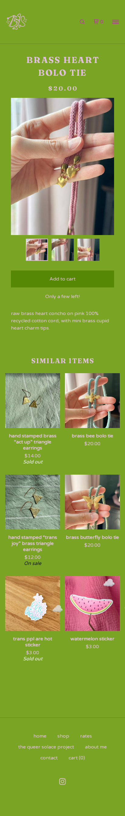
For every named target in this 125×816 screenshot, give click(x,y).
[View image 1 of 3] (37, 250)
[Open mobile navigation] (115, 22)
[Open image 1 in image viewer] (62, 166)
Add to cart (62, 279)
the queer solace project (46, 747)
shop (63, 736)
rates (86, 736)
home (39, 736)
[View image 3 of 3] (88, 250)
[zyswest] (16, 22)
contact (49, 758)
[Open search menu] (82, 22)
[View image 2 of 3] (63, 250)
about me (96, 747)
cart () (77, 758)
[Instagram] (62, 781)
